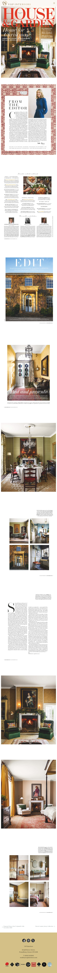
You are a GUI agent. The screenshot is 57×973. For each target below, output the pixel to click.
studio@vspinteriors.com (28, 957)
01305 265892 (29, 955)
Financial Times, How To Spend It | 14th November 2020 (13, 927)
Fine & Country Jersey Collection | (44, 926)
